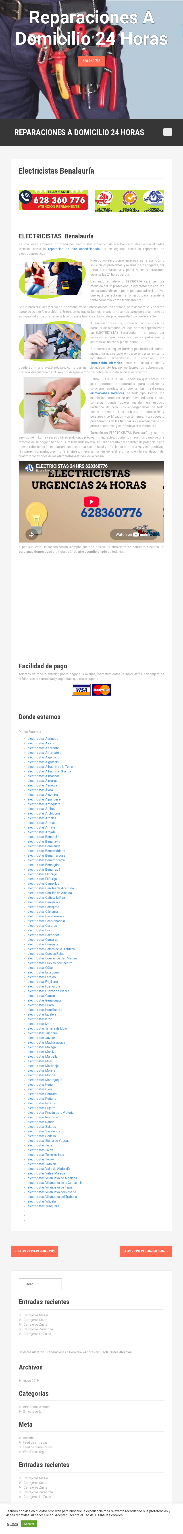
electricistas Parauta (42, 1094)
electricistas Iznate (41, 1024)
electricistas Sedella (42, 1136)
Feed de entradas (35, 1442)
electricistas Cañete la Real (47, 897)
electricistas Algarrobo (43, 757)
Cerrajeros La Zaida (37, 1334)
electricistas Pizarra (42, 1103)
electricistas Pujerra (42, 1108)
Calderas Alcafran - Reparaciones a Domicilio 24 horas (57, 1352)
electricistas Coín (40, 930)
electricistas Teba (40, 1145)
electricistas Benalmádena (46, 851)
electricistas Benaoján (43, 865)
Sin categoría (32, 1411)
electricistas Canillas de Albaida (50, 893)
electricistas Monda (41, 1075)
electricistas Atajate (42, 832)
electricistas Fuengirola (44, 986)
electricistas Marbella (43, 1056)
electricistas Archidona (44, 813)
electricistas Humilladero (45, 1010)
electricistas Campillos (43, 883)
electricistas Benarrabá (44, 869)
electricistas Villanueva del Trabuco (52, 1197)
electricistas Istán (40, 1019)
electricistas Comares (43, 939)
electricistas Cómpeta (43, 944)
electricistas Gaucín (41, 996)
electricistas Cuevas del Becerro (50, 963)
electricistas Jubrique (43, 1033)
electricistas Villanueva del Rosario (52, 1192)
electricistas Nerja (40, 1084)
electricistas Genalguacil (45, 1000)
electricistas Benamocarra (46, 860)
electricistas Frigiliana (43, 981)
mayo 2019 (31, 1380)
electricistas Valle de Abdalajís (49, 1168)
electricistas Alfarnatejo (44, 752)
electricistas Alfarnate (43, 748)
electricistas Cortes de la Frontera (51, 949)
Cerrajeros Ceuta (36, 1320)
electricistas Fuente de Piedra (48, 991)
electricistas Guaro (41, 1005)
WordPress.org (33, 1452)
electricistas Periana (42, 1098)
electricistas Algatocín (43, 762)
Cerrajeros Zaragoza (38, 1329)
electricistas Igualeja (42, 1014)
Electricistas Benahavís (35, 1251)
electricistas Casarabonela (46, 921)
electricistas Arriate (41, 827)
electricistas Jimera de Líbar (47, 1028)
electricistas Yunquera (43, 1206)
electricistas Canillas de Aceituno (51, 888)
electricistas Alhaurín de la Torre (50, 766)
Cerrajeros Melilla (36, 1315)
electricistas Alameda (43, 738)
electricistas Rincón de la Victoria (51, 1112)
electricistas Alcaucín (42, 743)
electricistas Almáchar (43, 776)
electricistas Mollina (41, 1070)
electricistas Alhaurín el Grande (49, 771)
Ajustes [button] (12, 1524)
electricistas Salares (42, 1126)
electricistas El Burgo (42, 879)
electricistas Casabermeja (46, 916)
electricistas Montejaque (45, 1080)
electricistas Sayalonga (44, 1131)
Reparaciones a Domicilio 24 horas (79, 132)
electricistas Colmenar (43, 935)
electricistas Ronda (41, 1122)
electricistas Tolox (40, 1150)
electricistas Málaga (42, 1047)
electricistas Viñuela (42, 1201)
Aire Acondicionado (36, 1407)
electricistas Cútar (40, 967)
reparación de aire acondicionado (74, 249)
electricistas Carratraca (44, 902)
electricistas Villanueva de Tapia (50, 1187)
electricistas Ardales (42, 818)
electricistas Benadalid (43, 837)
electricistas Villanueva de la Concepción (56, 1183)
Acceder (29, 1438)
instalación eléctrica (106, 363)
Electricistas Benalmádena (145, 1251)
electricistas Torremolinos (46, 1154)
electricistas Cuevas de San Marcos (52, 958)
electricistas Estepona (43, 972)
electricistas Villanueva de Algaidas (52, 1178)
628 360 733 (91, 61)
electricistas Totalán (42, 1164)
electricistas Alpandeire (44, 799)
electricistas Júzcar (41, 1038)
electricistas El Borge (42, 874)
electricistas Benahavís (44, 841)
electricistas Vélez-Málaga (46, 1173)
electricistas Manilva (42, 1052)
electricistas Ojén (40, 1089)
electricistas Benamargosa (46, 855)
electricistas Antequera (44, 804)
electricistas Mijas (40, 1061)
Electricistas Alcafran (116, 1352)
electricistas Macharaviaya (46, 1042)
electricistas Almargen (43, 780)
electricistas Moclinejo (43, 1066)
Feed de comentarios (38, 1447)
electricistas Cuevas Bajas (46, 953)
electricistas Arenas (42, 823)
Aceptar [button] (29, 1524)
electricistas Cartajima (43, 907)
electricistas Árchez (42, 809)
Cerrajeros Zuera (36, 1324)
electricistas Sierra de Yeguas (48, 1140)
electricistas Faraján (42, 977)
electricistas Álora (40, 790)
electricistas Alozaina (43, 794)
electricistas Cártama (43, 911)
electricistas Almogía (42, 785)
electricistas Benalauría (44, 846)
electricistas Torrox (41, 1159)
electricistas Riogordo (43, 1117)
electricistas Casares (42, 925)
